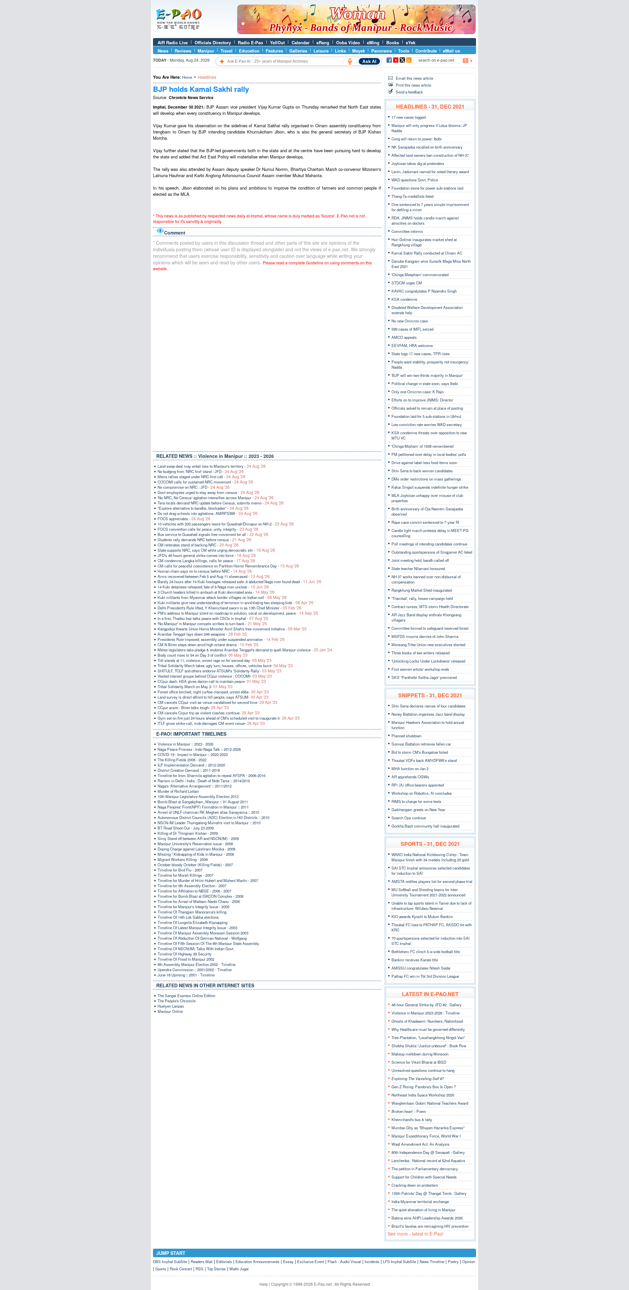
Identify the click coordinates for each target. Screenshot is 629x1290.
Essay (288, 1261)
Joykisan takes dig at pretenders (417, 163)
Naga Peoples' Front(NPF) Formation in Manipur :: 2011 (203, 806)
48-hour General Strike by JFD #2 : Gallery (426, 1004)
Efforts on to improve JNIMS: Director (422, 399)
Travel (226, 51)
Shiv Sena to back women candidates (422, 470)
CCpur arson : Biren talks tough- (193, 707)
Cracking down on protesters (414, 1185)
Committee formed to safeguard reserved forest (429, 628)
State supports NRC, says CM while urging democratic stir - (216, 550)
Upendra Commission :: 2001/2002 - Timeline (195, 969)
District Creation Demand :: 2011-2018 (189, 770)
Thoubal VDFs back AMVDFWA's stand (424, 760)
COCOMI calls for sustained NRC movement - (205, 481)
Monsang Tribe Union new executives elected (428, 644)
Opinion (468, 1261)
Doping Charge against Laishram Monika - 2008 (196, 848)
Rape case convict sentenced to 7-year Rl (425, 522)
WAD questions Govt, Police (414, 179)
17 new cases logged (408, 117)
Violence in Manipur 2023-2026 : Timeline (425, 1012)
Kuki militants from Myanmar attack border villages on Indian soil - (222, 597)
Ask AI (369, 61)
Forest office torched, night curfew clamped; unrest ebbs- (213, 691)
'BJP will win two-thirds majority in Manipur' (427, 375)
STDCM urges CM (406, 282)
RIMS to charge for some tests (416, 801)
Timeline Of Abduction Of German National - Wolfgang (202, 938)
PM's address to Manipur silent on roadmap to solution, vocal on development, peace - (238, 613)
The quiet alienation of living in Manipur (423, 1209)
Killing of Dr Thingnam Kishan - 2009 (188, 833)
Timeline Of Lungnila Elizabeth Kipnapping (192, 922)
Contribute (426, 51)
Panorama (381, 51)
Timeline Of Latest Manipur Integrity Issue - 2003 (197, 927)
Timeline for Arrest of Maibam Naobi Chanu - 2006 (199, 901)
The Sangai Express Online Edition (186, 995)
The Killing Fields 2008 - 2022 (182, 759)
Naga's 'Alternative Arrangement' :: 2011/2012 (195, 785)
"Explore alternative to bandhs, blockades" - (203, 508)
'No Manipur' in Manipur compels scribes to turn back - (212, 623)
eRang (322, 42)
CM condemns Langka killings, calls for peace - (206, 560)
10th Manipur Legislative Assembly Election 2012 (198, 796)
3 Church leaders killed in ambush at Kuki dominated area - (216, 592)
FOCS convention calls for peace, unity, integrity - (208, 529)
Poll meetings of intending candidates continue (429, 543)
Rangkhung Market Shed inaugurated (421, 590)
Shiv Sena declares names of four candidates (428, 705)
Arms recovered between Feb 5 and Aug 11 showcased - (214, 576)
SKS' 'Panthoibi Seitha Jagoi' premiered (424, 677)
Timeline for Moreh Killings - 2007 (185, 875)
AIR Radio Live (173, 42)
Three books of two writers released (420, 652)
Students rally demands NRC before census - (204, 539)
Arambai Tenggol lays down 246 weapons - (202, 634)
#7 (417, 1078)
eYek (410, 42)
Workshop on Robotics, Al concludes (421, 793)
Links (340, 51)
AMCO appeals (404, 337)
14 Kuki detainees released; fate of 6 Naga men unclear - (213, 586)
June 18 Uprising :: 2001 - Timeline (186, 974)
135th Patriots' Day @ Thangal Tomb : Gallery (429, 1193)
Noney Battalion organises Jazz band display (428, 714)
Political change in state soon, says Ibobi (424, 383)
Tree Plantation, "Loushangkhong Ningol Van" (428, 1037)
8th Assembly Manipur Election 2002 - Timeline (197, 964)
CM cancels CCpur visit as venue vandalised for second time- (217, 702)
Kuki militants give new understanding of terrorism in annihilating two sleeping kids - (236, 602)
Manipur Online (170, 1011)
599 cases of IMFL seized (412, 329)
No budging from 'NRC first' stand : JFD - (201, 471)
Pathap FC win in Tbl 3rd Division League (425, 976)
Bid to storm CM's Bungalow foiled (419, 752)
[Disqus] (267, 360)
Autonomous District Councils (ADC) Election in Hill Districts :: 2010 (213, 817)
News (163, 51)
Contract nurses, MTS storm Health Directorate (429, 606)
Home (187, 77)
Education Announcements (257, 1261)
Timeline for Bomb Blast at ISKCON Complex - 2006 (200, 896)
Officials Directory (213, 42)
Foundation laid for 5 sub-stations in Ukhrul (426, 416)
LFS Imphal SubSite (399, 1261)
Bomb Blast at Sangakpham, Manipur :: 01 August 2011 (203, 801)
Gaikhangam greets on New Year (418, 809)
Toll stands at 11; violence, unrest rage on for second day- (215, 660)
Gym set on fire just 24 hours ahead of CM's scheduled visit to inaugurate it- (229, 718)
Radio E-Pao (250, 42)
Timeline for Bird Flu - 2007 (180, 869)
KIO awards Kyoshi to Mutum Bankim (422, 916)
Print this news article (413, 85)
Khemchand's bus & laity (411, 1119)
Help (263, 1284)
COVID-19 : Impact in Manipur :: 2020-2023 (193, 754)
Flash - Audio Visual (344, 1261)
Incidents (372, 1261)
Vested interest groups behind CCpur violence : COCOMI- (215, 676)
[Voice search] (349, 61)
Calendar (301, 42)
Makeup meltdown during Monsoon (419, 1053)
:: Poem (408, 1111)
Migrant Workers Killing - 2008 (183, 859)
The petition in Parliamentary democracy (424, 1168)
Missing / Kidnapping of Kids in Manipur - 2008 (196, 854)
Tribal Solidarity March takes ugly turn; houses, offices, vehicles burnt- (225, 665)
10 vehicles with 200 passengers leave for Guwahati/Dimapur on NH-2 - (226, 523)
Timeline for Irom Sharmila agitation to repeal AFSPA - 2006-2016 (211, 775)
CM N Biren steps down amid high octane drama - (208, 644)
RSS (199, 1268)
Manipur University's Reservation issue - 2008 (195, 843)
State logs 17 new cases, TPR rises (420, 353)
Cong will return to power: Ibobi (416, 138)
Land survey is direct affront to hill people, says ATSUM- (213, 697)
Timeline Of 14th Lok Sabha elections (188, 917)
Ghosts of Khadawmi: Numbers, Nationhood (427, 1021)
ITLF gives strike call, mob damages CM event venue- (211, 723)
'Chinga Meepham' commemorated (419, 274)
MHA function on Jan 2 (410, 768)
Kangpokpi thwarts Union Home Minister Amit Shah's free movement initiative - (232, 628)
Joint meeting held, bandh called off (420, 560)
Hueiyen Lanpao (171, 1006)
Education (249, 51)
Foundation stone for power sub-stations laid (427, 188)
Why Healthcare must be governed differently (428, 1029)
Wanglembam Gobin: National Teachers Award (429, 1103)
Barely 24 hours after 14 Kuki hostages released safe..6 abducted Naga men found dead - (239, 581)
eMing (373, 42)
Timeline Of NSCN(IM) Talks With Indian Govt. (196, 948)
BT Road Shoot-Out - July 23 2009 (186, 827)
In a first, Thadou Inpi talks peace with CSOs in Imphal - (213, 618)
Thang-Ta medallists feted (412, 196)
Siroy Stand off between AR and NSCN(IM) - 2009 (198, 838)
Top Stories (216, 1268)
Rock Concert (181, 1268)
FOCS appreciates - (184, 518)
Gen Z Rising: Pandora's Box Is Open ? (423, 1086)
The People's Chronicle (177, 1000)
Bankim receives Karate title (414, 959)
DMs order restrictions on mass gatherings (426, 478)
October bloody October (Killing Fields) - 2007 (195, 864)
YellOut (277, 42)
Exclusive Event (310, 1261)
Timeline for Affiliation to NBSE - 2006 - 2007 (194, 890)
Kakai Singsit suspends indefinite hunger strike (429, 487)
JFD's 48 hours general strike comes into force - (207, 555)
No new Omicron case (409, 320)
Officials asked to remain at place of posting (427, 408)
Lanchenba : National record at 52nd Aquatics (428, 1160)
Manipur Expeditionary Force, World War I (426, 1135)
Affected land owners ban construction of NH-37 (430, 155)
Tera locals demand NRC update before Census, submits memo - (221, 502)
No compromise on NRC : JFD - (194, 487)
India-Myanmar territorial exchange (420, 1201)
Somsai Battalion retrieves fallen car (421, 744)
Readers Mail (202, 1261)
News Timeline (432, 1261)
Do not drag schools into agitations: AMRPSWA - (207, 513)
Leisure (321, 51)
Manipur (206, 51)
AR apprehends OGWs (410, 776)
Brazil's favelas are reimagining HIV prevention (429, 1226)
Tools (403, 51)
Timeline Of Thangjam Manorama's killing (192, 911)
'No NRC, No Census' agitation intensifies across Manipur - (216, 497)
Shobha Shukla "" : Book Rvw (428, 1045)
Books (392, 42)
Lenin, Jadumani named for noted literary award (430, 171)
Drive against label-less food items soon (424, 462)
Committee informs (407, 231)
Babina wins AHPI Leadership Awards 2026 (427, 1217)
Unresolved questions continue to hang (422, 1070)
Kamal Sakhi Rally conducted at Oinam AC (426, 253)
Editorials (224, 1261)
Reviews (183, 51)
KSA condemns (404, 299)
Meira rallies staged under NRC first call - (201, 476)
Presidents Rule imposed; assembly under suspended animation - (221, 639)
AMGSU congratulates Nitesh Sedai (420, 968)
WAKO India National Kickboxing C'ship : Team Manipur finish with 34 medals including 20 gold (430, 857)
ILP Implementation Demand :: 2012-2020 (191, 765)
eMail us (451, 51)
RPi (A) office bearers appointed (417, 785)
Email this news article (414, 78)
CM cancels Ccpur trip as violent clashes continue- (209, 712)
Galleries (298, 51)
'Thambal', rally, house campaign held (422, 598)
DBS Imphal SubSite (170, 1261)
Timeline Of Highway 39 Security (185, 953)
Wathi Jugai (239, 1268)
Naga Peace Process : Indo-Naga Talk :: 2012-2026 (199, 749)
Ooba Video (348, 42)
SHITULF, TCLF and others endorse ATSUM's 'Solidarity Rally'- (219, 670)
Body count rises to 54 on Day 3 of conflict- (203, 655)
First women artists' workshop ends (420, 669)
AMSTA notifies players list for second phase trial (431, 881)
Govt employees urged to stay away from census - (208, 492)
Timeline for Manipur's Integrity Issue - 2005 (193, 906)
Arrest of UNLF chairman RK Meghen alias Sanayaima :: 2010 (208, 812)
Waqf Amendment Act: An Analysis (420, 1144)
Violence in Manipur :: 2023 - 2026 (185, 744)
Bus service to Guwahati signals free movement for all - (213, 534)
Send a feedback (409, 91)
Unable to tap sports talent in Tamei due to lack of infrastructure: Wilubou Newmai (431, 905)
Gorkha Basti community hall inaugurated (425, 826)
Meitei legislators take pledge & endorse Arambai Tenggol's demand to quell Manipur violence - (245, 649)
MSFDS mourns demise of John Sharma (424, 636)
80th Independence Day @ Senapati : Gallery (428, 1152)
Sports (160, 1268)
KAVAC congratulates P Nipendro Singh (424, 291)
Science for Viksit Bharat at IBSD (418, 1062)
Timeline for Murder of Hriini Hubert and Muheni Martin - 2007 (208, 880)
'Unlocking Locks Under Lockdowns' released (428, 661)
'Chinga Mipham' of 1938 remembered (422, 446)
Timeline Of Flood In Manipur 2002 (186, 959)
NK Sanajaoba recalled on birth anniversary (427, 147)
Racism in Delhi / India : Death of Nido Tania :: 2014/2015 (204, 780)
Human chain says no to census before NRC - (205, 571)
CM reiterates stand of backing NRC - (198, 544)
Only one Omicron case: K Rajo (417, 391)
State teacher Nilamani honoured (418, 568)
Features (274, 51)
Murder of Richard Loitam (178, 791)
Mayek (358, 51)
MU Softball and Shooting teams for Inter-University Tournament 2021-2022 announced (428, 892)
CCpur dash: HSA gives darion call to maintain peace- (212, 681)
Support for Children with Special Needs (424, 1176)
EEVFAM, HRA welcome (412, 345)
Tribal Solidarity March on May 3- (195, 686)
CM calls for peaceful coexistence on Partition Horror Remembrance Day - (228, 565)
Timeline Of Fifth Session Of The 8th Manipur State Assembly (208, 943)
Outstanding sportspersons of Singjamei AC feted (431, 552)
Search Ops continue (408, 817)
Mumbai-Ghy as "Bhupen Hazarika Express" (428, 1127)
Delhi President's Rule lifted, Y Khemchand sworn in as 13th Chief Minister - (229, 607)
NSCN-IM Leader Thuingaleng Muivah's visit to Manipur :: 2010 (209, 822)
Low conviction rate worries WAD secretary (426, 424)
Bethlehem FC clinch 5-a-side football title (425, 951)
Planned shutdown (406, 735)
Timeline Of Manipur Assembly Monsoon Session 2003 (203, 932)
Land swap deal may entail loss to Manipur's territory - (212, 466)
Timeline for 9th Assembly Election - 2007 (192, 885)
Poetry (453, 1261)
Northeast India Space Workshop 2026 (422, 1094)
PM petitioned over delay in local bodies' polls (428, 454)
